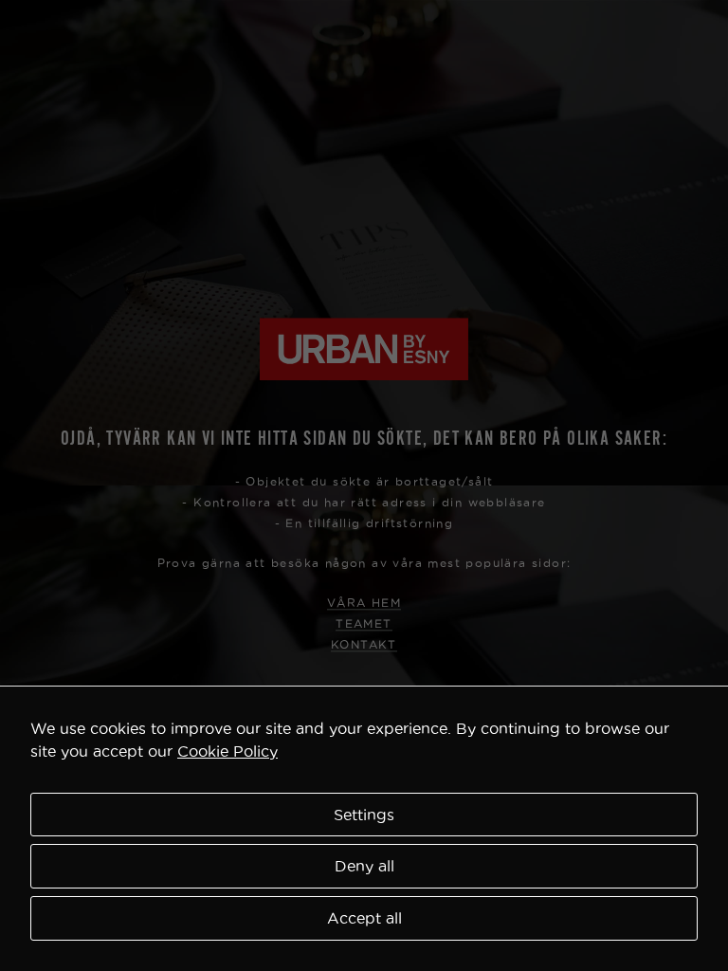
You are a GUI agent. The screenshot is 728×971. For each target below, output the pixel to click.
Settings (364, 814)
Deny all (364, 865)
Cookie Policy (227, 751)
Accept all (364, 917)
